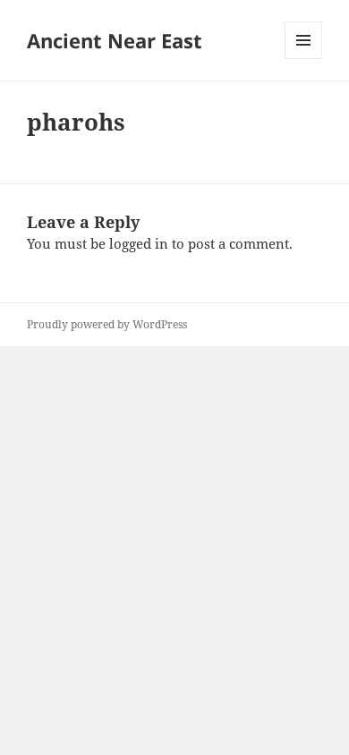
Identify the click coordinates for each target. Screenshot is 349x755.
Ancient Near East (114, 40)
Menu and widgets (303, 58)
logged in (138, 243)
